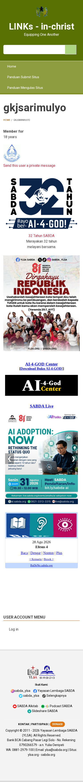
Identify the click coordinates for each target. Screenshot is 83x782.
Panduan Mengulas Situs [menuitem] (25, 88)
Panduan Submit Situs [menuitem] (23, 77)
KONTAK (23, 724)
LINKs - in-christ (41, 26)
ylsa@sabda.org (56, 750)
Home (6, 120)
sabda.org (48, 754)
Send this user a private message (29, 165)
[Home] (42, 12)
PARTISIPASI (39, 724)
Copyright (12, 730)
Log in (13, 629)
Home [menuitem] (11, 66)
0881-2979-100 (23, 750)
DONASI (57, 724)
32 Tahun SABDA (41, 236)
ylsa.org (33, 754)
